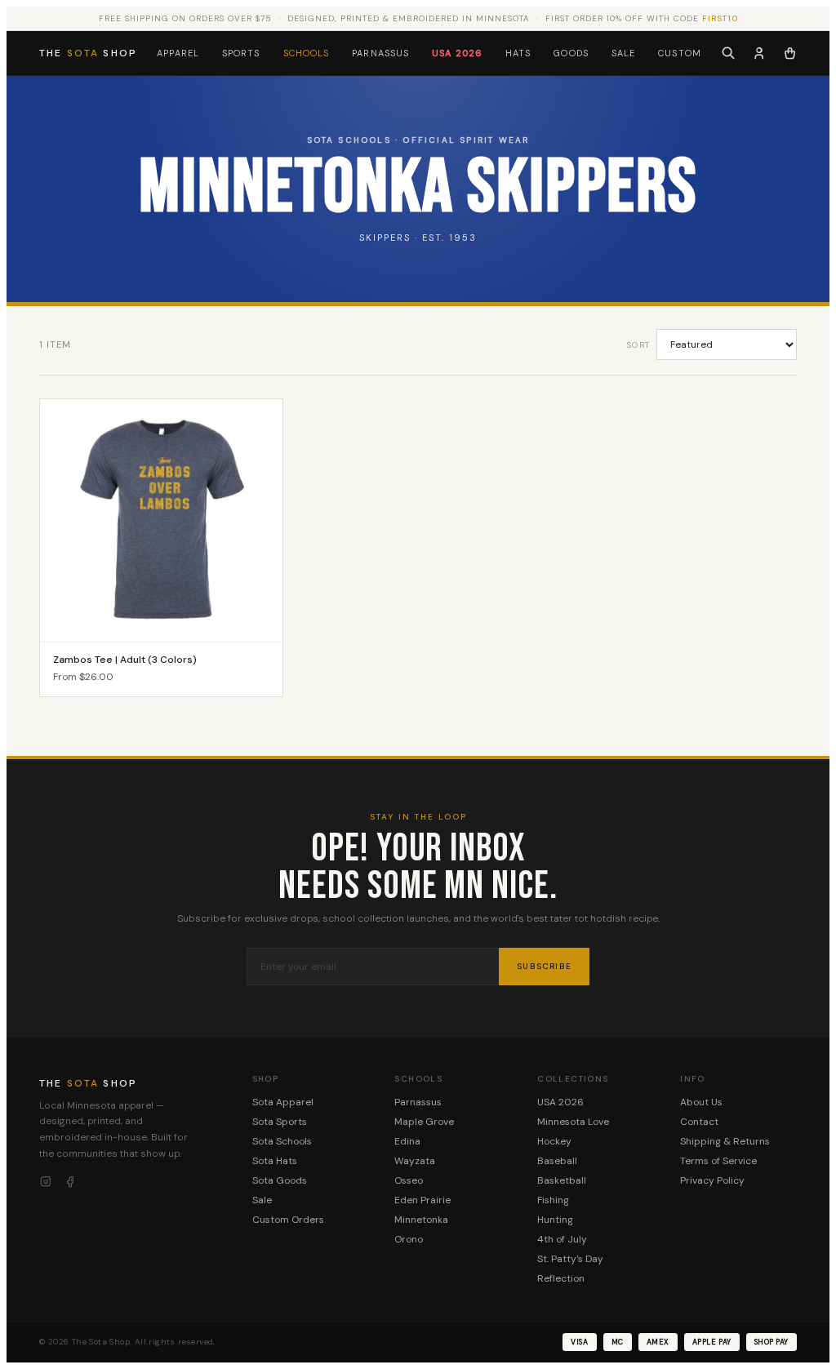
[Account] (759, 53)
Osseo (408, 1180)
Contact (699, 1121)
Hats (518, 53)
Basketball (561, 1180)
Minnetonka (421, 1219)
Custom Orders (288, 1219)
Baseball (557, 1160)
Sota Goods (279, 1180)
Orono (408, 1239)
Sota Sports (279, 1121)
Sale (623, 53)
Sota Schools (282, 1141)
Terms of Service (718, 1160)
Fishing (553, 1200)
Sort (638, 345)
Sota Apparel (283, 1102)
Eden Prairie (422, 1200)
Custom (679, 53)
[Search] (728, 53)
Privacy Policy (712, 1180)
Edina (407, 1141)
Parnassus (380, 53)
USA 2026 (457, 53)
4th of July (562, 1239)
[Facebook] (70, 1182)
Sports (241, 53)
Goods (571, 53)
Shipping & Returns (725, 1141)
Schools (306, 53)
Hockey (554, 1141)
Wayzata (414, 1160)
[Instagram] (45, 1182)
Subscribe (544, 966)
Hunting (555, 1219)
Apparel (178, 53)
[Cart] (790, 53)
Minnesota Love (573, 1121)
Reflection (561, 1278)
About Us (701, 1102)
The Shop (88, 53)
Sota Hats (274, 1160)
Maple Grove (424, 1121)
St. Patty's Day (570, 1258)
